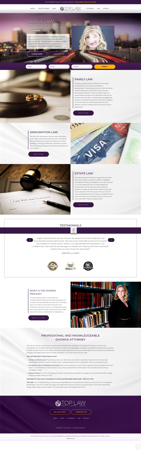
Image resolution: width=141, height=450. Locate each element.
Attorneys (71, 418)
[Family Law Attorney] (70, 8)
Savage (29, 387)
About (55, 418)
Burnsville (106, 385)
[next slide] (111, 240)
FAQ (79, 418)
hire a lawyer (71, 365)
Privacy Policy (104, 436)
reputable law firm (68, 382)
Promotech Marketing (81, 436)
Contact (86, 418)
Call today (30, 379)
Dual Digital (95, 436)
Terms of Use (70, 438)
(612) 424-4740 (90, 2)
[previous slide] (30, 240)
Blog (62, 418)
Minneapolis (73, 387)
